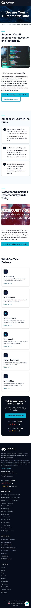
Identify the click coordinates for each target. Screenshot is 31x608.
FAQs (2, 573)
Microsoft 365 (5, 522)
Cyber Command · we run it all (9, 500)
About (3, 567)
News (3, 570)
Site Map (15, 605)
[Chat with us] (26, 603)
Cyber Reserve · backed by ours (10, 497)
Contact (3, 575)
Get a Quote (4, 584)
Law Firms (4, 553)
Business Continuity (6, 528)
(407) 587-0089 (6, 468)
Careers (3, 578)
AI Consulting (5, 514)
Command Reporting (7, 503)
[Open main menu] (28, 3)
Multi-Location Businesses (8, 547)
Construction (5, 556)
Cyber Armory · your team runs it (10, 494)
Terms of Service (6, 589)
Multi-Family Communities (8, 550)
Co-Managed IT (5, 517)
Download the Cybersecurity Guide (15, 95)
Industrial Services (6, 542)
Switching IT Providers (7, 530)
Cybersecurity (5, 508)
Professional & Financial (8, 539)
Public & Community (7, 545)
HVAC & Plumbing (6, 559)
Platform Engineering (7, 511)
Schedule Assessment (11, 99)
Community (4, 581)
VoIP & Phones (5, 525)
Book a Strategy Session (15, 415)
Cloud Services (5, 519)
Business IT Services (7, 506)
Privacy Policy (5, 587)
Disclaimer (4, 592)
